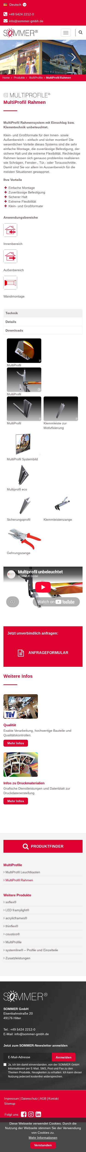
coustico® (12, 934)
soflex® (10, 902)
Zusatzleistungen (17, 958)
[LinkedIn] (38, 1115)
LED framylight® (17, 910)
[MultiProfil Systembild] (24, 444)
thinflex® (11, 926)
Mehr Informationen (43, 1137)
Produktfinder (47, 846)
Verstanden (43, 1145)
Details (11, 322)
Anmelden (64, 1057)
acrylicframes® (16, 918)
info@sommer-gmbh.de (26, 21)
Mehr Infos (15, 743)
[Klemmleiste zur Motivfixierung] (61, 409)
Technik (12, 313)
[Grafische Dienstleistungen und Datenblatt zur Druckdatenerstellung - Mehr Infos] (20, 764)
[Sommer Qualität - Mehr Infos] (20, 706)
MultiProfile (35, 77)
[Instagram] (31, 1115)
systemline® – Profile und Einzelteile (31, 950)
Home (6, 77)
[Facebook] (23, 1115)
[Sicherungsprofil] (24, 504)
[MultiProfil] (24, 350)
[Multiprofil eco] (24, 474)
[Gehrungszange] (24, 537)
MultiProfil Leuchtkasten (22, 872)
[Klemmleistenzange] (61, 504)
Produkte (19, 77)
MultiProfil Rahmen (19, 880)
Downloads (14, 330)
